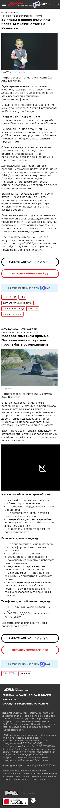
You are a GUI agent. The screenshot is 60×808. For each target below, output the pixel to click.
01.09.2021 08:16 (9, 12)
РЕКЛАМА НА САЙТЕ (14, 695)
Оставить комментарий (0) (30, 273)
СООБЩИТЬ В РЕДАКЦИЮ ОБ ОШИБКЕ (25, 703)
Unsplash (20, 72)
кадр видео (7, 388)
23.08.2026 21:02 (9, 328)
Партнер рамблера (29, 793)
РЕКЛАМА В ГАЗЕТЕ (40, 695)
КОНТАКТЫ (9, 699)
